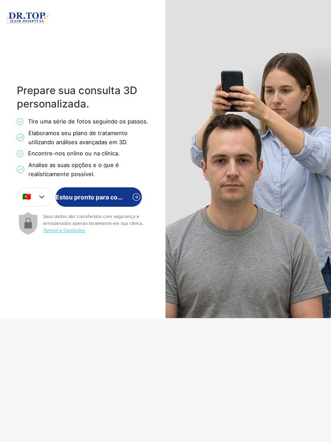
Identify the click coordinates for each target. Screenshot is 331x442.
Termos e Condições (64, 230)
